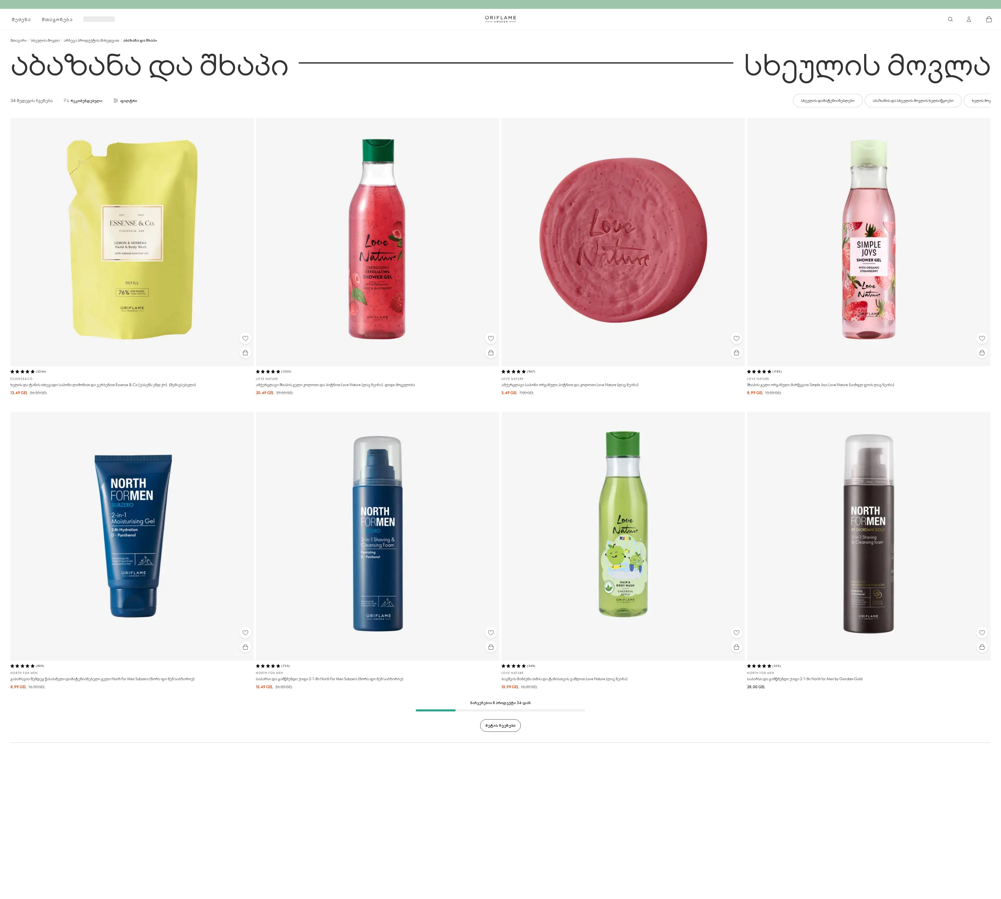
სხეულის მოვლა (45, 40)
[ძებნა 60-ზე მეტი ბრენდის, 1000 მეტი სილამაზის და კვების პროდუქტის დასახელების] (950, 19)
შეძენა (21, 19)
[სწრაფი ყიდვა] (245, 352)
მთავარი (18, 40)
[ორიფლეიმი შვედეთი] (500, 19)
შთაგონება (57, 19)
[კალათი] (989, 19)
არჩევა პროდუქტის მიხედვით (91, 40)
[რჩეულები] (245, 338)
